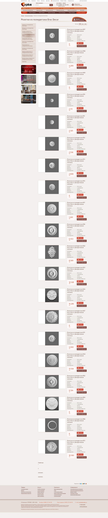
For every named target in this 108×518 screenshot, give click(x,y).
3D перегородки (56, 8)
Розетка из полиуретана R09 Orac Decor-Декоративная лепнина (76, 74)
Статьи (38, 0)
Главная (22, 15)
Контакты (43, 0)
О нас (29, 0)
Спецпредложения (55, 0)
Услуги (24, 12)
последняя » (40, 476)
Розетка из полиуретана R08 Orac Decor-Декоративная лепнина (76, 52)
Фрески (22, 490)
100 (85, 24)
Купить (81, 43)
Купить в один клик (82, 46)
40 (82, 24)
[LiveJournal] (85, 483)
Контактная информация (75, 494)
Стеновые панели (32, 8)
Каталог (24, 8)
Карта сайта (83, 504)
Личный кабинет (84, 0)
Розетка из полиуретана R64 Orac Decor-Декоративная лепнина (76, 399)
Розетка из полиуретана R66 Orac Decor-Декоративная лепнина (76, 420)
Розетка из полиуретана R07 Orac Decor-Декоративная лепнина (76, 31)
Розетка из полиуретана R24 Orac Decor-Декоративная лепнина (76, 290)
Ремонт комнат (72, 12)
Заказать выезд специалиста (80, 20)
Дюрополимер (39, 10)
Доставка (48, 0)
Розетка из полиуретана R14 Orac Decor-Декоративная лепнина (76, 182)
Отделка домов (41, 493)
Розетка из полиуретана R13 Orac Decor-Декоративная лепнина (76, 160)
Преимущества (24, 0)
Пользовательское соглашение (76, 489)
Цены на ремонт (41, 496)
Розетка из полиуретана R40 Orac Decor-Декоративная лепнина (76, 355)
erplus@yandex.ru (83, 502)
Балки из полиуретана (72, 10)
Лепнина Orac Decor (29, 15)
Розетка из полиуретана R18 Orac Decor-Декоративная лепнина (76, 225)
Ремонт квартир (32, 12)
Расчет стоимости (81, 12)
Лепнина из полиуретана (28, 10)
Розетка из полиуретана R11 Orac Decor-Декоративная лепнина (76, 117)
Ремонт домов (42, 12)
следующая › (40, 472)
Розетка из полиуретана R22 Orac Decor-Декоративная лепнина (76, 247)
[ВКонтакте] (80, 483)
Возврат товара (63, 0)
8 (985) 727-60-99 (63, 5)
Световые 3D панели (45, 8)
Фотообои (82, 10)
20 (80, 24)
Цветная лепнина (49, 10)
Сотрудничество (71, 0)
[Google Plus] (86, 483)
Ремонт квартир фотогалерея (60, 493)
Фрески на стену (66, 8)
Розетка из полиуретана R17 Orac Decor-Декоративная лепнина (76, 204)
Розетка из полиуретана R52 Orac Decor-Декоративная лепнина (76, 377)
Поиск (37, 4)
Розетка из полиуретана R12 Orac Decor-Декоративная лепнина (76, 139)
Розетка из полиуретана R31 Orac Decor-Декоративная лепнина (76, 334)
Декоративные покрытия (79, 8)
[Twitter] (81, 483)
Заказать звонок (61, 6)
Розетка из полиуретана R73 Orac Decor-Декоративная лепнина (76, 442)
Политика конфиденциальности (76, 490)
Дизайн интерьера (51, 12)
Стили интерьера (62, 12)
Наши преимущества (58, 489)
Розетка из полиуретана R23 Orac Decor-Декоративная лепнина (76, 269)
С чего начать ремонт (58, 492)
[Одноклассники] (82, 483)
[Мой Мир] (83, 483)
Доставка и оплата (74, 493)
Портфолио (34, 0)
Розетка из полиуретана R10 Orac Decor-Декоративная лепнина (76, 96)
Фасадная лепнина (60, 10)
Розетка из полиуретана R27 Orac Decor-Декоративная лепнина (76, 312)
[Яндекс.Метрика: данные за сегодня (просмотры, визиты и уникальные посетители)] (83, 506)
